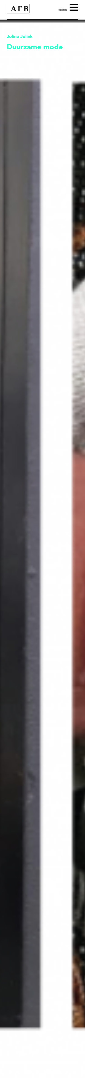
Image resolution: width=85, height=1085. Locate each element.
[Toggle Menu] (74, 7)
